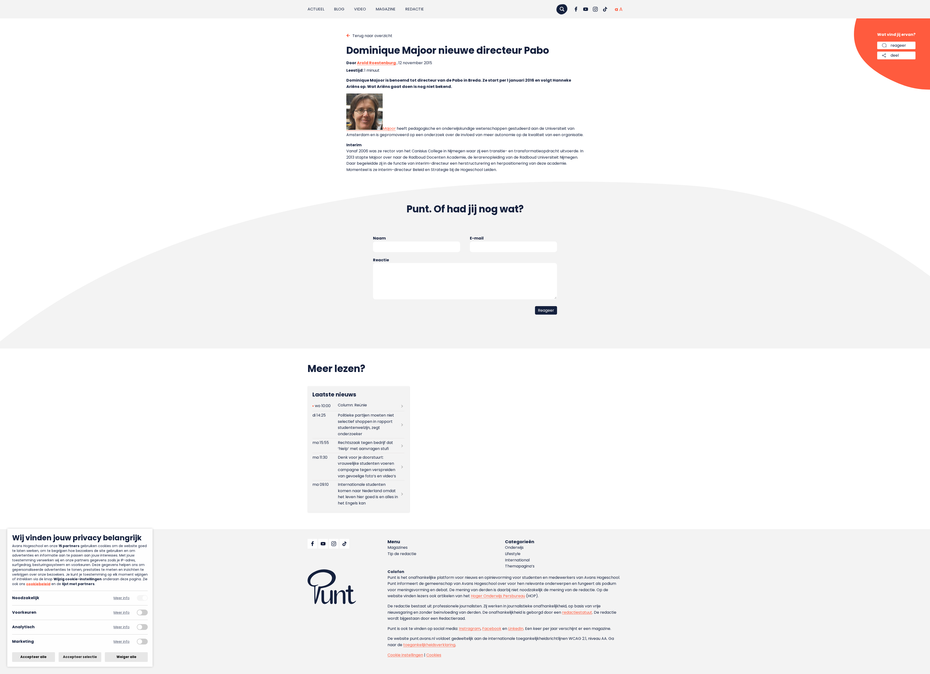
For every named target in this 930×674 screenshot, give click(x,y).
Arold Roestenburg (376, 63)
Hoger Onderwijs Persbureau (498, 596)
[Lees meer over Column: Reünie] (358, 406)
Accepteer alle (33, 657)
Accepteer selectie (80, 657)
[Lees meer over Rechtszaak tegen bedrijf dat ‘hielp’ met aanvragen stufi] (358, 445)
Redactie (414, 9)
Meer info (122, 598)
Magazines (398, 547)
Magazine (385, 9)
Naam (379, 238)
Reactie (381, 260)
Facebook (491, 628)
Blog (339, 9)
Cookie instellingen (405, 655)
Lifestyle (512, 554)
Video (360, 9)
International (517, 560)
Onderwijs (514, 547)
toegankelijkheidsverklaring (429, 645)
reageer (898, 45)
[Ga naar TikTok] (605, 9)
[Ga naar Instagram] (595, 9)
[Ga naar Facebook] (576, 9)
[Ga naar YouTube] (585, 9)
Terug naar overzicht (372, 36)
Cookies (433, 655)
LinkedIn (515, 628)
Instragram (469, 628)
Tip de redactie (402, 554)
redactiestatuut (577, 612)
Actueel (316, 9)
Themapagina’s (520, 566)
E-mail (477, 238)
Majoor (389, 128)
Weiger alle (126, 657)
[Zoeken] (562, 9)
